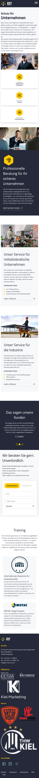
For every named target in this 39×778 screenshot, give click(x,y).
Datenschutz (24, 772)
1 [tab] (17, 444)
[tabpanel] (19, 430)
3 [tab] (22, 444)
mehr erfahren (10, 298)
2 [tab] (19, 444)
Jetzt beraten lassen (11, 207)
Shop (4, 774)
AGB (32, 772)
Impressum (13, 772)
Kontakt (3, 772)
